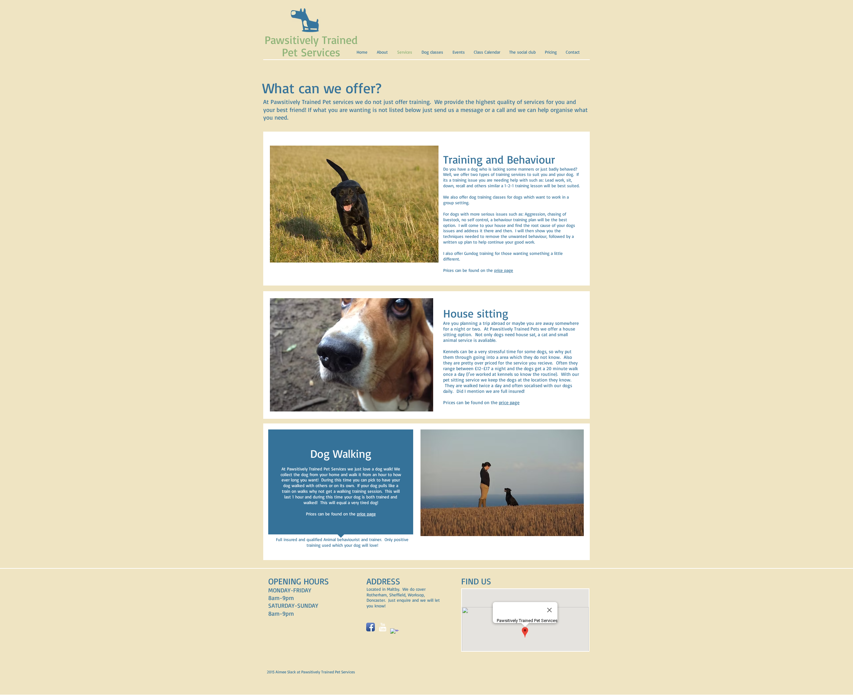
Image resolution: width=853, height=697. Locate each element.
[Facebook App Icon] (370, 627)
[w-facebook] (394, 632)
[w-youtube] (382, 627)
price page (503, 270)
